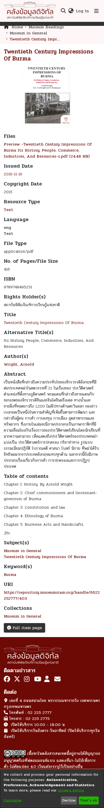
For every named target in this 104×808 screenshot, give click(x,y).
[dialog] (52, 788)
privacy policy (71, 790)
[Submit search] (63, 11)
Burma (10, 574)
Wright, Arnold (19, 364)
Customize (12, 800)
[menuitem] (71, 11)
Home (17, 27)
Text (8, 210)
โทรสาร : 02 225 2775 (29, 718)
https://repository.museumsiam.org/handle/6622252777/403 (52, 595)
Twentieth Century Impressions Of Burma (44, 322)
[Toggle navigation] (96, 11)
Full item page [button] (26, 628)
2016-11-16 (13, 174)
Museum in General (28, 33)
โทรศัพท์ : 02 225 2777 (30, 712)
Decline (68, 800)
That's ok (88, 800)
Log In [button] (82, 11)
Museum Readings (46, 27)
